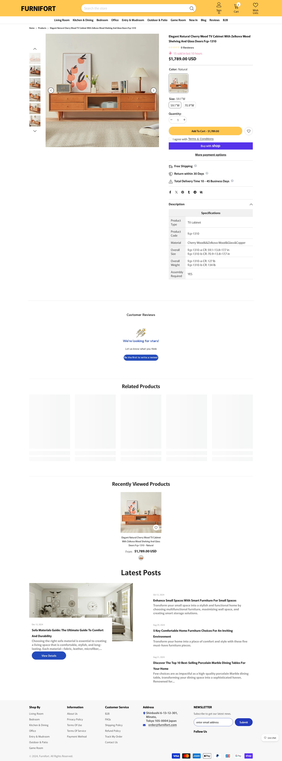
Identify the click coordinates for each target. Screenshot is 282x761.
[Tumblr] (188, 191)
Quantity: (175, 113)
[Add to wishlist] (249, 131)
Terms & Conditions (201, 139)
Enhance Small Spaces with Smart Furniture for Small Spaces (194, 600)
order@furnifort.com (162, 724)
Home (31, 27)
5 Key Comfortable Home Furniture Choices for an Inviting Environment (193, 633)
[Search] (138, 8)
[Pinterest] (182, 191)
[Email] (201, 191)
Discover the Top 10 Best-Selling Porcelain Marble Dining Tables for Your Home (199, 665)
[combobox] (134, 8)
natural (141, 557)
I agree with (180, 139)
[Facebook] (170, 191)
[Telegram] (195, 191)
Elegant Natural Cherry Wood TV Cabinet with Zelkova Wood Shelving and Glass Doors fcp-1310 (141, 541)
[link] (49, 453)
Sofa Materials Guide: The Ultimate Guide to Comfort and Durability (67, 633)
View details (49, 655)
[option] (102, 90)
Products (42, 27)
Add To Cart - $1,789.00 (205, 131)
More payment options (210, 154)
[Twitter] (176, 191)
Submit (244, 722)
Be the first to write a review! (141, 357)
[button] (51, 90)
